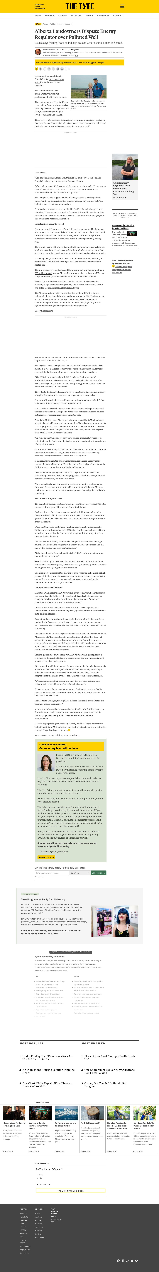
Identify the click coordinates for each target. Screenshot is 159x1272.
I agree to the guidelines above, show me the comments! (70, 952)
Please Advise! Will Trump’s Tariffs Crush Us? (109, 1057)
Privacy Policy (23, 1241)
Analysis (49, 15)
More (88, 15)
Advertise (23, 1233)
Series (38, 1234)
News (38, 15)
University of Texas (84, 561)
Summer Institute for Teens (60, 930)
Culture (62, 15)
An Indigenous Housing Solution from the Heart (48, 1071)
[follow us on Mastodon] (49, 69)
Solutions (76, 15)
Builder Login (54, 1214)
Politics (52, 24)
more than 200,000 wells (61, 592)
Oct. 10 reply (55, 365)
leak (52, 636)
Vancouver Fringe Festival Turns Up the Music (123, 227)
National (38, 1223)
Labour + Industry (64, 24)
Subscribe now (98, 872)
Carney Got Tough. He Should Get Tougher (105, 1084)
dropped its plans (60, 299)
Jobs (21, 1236)
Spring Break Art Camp (41, 933)
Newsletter (24, 1217)
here (76, 55)
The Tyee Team (23, 1221)
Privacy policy (39, 877)
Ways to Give (25, 1249)
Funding (23, 1229)
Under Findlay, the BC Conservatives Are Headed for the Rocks (47, 1057)
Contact (23, 1226)
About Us (23, 1213)
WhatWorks (40, 1237)
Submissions (25, 1246)
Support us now (46, 857)
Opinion (38, 1230)
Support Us (103, 15)
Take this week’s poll (71, 1191)
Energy (45, 24)
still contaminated (47, 95)
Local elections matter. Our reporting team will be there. (59, 746)
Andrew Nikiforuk (50, 49)
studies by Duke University (54, 561)
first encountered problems (61, 503)
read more (118, 197)
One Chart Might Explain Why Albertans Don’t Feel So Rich (47, 1084)
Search (117, 15)
